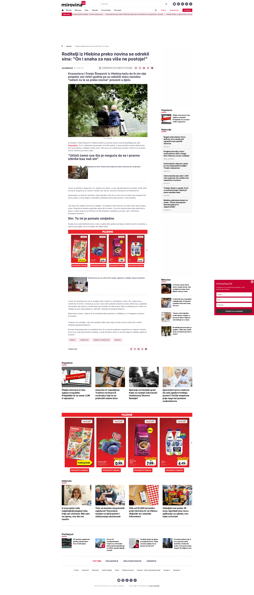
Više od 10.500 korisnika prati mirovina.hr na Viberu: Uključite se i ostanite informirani (143, 512)
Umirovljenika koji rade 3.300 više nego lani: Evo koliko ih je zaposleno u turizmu (106, 14)
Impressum (85, 570)
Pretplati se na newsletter (234, 311)
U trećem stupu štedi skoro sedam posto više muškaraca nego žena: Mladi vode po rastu (182, 288)
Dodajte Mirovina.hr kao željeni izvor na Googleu (117, 68)
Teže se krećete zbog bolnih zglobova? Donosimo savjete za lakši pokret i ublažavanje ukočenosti (110, 512)
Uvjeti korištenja (107, 570)
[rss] (190, 4)
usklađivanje (111, 561)
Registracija (174, 10)
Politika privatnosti (128, 570)
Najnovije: (66, 14)
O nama (76, 570)
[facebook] (186, 4)
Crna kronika (106, 10)
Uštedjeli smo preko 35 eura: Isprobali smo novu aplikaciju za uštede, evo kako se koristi (175, 512)
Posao (117, 570)
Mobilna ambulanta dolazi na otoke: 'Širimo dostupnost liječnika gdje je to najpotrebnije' (176, 203)
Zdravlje (95, 10)
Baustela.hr (176, 570)
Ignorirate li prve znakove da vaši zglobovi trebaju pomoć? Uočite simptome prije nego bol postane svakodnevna (176, 395)
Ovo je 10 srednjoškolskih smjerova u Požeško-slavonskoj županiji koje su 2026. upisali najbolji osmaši (116, 544)
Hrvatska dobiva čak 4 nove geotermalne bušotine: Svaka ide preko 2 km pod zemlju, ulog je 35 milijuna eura (183, 543)
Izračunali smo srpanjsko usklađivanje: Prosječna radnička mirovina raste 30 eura (182, 302)
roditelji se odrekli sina (101, 340)
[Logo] (73, 4)
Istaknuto (69, 46)
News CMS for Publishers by (144, 586)
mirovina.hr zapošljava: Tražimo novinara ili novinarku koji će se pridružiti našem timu (107, 394)
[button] (146, 250)
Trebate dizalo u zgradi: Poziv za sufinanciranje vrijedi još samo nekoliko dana (166, 14)
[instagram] (178, 4)
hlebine (72, 340)
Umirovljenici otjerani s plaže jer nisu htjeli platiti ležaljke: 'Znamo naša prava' (176, 166)
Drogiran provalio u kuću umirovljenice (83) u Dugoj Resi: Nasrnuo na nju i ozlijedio (176, 153)
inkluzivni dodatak (132, 561)
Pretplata (187, 10)
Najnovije (166, 129)
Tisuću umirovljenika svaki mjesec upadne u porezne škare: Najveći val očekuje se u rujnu (181, 316)
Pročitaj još (67, 534)
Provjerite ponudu (79, 265)
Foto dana (117, 10)
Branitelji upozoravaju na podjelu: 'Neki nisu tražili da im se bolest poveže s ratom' (182, 330)
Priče (86, 10)
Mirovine (78, 10)
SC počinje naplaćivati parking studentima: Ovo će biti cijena (81, 541)
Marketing (95, 570)
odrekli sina (84, 340)
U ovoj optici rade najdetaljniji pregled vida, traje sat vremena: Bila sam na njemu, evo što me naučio (76, 514)
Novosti (68, 10)
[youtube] (174, 4)
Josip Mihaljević (67, 68)
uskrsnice (151, 561)
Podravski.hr (73, 145)
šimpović (118, 340)
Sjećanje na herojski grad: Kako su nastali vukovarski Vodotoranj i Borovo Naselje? (143, 394)
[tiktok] (182, 4)
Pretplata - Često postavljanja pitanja (148, 570)
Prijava (163, 10)
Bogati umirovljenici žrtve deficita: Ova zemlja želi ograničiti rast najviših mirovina (174, 140)
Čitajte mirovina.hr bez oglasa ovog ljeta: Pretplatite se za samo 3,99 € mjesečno (181, 118)
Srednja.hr (167, 570)
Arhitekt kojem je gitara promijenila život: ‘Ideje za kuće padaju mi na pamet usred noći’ (149, 542)
